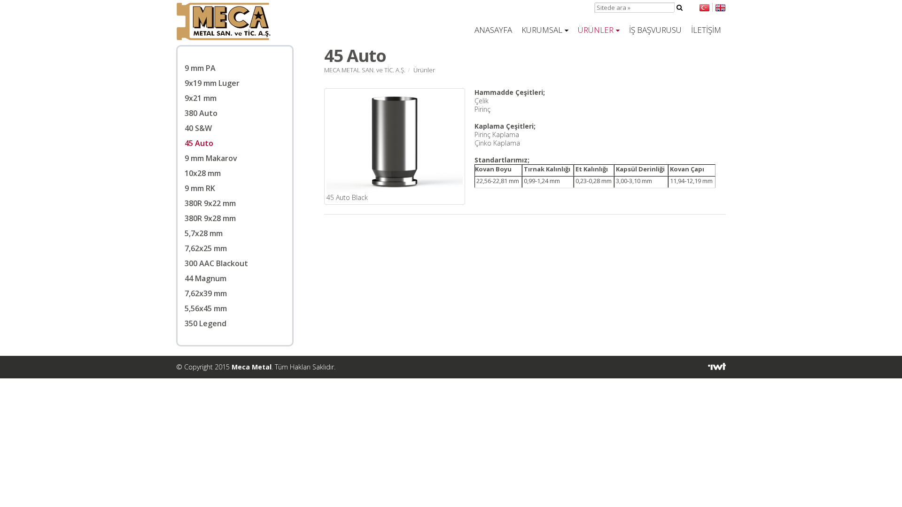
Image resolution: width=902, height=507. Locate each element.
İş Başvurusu (655, 29)
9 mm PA (200, 68)
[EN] (719, 7)
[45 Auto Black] (395, 190)
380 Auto (201, 113)
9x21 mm (201, 98)
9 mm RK (200, 188)
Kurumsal (541, 29)
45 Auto (199, 143)
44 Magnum (205, 278)
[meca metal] (223, 37)
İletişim (706, 29)
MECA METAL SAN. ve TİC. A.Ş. (364, 70)
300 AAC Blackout (216, 263)
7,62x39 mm (206, 293)
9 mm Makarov (211, 158)
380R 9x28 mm (210, 218)
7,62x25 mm (206, 248)
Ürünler (596, 29)
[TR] (705, 7)
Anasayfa (493, 29)
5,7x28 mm (204, 233)
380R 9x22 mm (210, 203)
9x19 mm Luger (212, 83)
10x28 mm (203, 173)
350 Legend (205, 323)
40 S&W (198, 128)
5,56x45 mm (206, 308)
